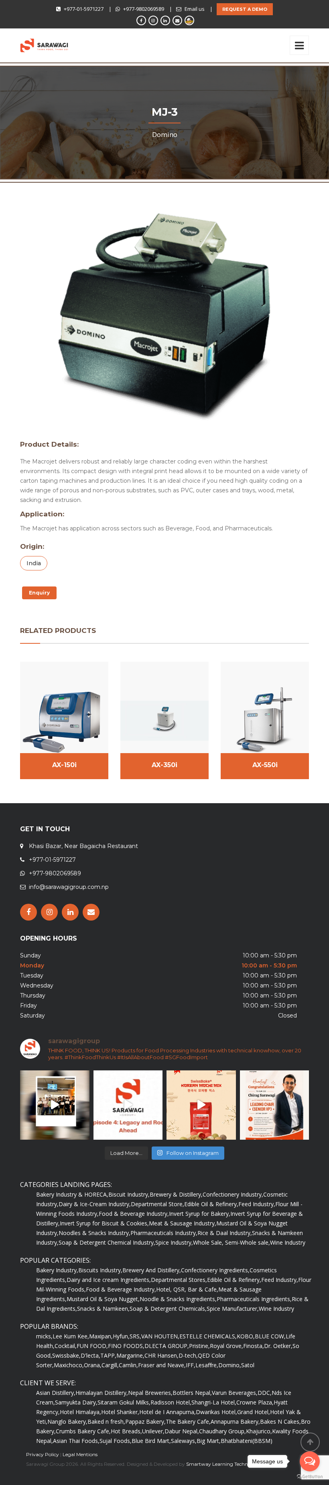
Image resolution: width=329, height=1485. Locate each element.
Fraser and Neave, (162, 1365)
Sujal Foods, (116, 1441)
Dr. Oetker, (278, 1346)
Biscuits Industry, (100, 1270)
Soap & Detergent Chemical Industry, (107, 1242)
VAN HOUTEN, (160, 1336)
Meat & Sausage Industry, (182, 1223)
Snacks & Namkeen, (103, 1308)
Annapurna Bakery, (235, 1421)
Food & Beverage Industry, (134, 1213)
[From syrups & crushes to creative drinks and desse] (54, 1105)
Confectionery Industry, (233, 1194)
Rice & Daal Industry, (224, 1233)
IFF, (190, 1365)
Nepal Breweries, (150, 1392)
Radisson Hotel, (170, 1402)
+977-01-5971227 (84, 8)
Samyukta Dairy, (76, 1402)
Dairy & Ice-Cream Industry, (95, 1204)
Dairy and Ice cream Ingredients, (109, 1280)
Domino (164, 134)
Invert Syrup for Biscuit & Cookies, (104, 1223)
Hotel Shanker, (120, 1412)
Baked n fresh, (106, 1421)
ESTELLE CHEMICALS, (208, 1336)
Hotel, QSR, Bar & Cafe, (187, 1289)
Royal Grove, (226, 1346)
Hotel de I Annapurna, (167, 1412)
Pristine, (199, 1346)
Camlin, (128, 1365)
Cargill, (110, 1365)
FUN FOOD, (92, 1346)
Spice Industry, (174, 1242)
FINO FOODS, (126, 1346)
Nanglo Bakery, (67, 1421)
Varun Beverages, (235, 1392)
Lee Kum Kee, (71, 1336)
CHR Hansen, (161, 1355)
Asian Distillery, (55, 1392)
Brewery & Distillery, (176, 1194)
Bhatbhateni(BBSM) (246, 1441)
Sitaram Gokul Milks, (123, 1402)
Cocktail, (66, 1346)
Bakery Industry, (57, 1270)
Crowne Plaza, (255, 1402)
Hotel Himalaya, (80, 1412)
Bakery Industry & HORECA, (72, 1194)
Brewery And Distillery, (151, 1270)
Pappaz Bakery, (145, 1421)
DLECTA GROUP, (166, 1346)
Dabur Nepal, (181, 1431)
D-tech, (188, 1355)
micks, (44, 1336)
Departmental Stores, (179, 1280)
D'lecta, (90, 1355)
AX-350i (164, 765)
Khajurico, (259, 1431)
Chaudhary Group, (222, 1431)
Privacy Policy (42, 1454)
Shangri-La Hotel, (213, 1402)
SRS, (135, 1336)
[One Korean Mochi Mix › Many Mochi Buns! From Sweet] (201, 1105)
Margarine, (130, 1355)
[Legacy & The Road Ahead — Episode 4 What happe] (128, 1105)
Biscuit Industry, (129, 1194)
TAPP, (108, 1355)
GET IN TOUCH (45, 829)
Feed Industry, (256, 1204)
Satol (247, 1365)
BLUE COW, (270, 1336)
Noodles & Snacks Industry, (94, 1233)
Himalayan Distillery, (101, 1392)
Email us (195, 8)
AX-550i (265, 765)
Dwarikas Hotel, (216, 1412)
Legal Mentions (80, 1454)
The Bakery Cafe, (188, 1421)
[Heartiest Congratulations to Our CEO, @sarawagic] (274, 1105)
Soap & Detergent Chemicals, (168, 1308)
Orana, (93, 1365)
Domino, (229, 1365)
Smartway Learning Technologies (225, 1464)
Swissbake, (66, 1355)
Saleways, (184, 1441)
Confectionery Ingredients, (215, 1270)
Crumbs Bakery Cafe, (83, 1431)
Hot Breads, (126, 1431)
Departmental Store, (157, 1204)
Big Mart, (209, 1441)
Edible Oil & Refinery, (211, 1204)
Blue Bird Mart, (151, 1441)
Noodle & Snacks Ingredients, (178, 1299)
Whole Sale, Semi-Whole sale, (231, 1242)
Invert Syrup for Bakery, (199, 1213)
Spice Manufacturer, (233, 1308)
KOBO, (246, 1336)
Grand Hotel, (253, 1412)
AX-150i (64, 765)
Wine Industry (287, 1242)
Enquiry (39, 593)
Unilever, (153, 1431)
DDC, (265, 1392)
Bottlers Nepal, (192, 1392)
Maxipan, (101, 1336)
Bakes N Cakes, (280, 1421)
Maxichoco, (69, 1365)
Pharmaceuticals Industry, (163, 1233)
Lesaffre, (206, 1365)
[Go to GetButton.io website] (310, 1476)
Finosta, (253, 1346)
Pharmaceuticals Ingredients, (254, 1299)
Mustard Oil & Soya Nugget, (103, 1299)
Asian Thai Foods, (76, 1441)
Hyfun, (121, 1336)
